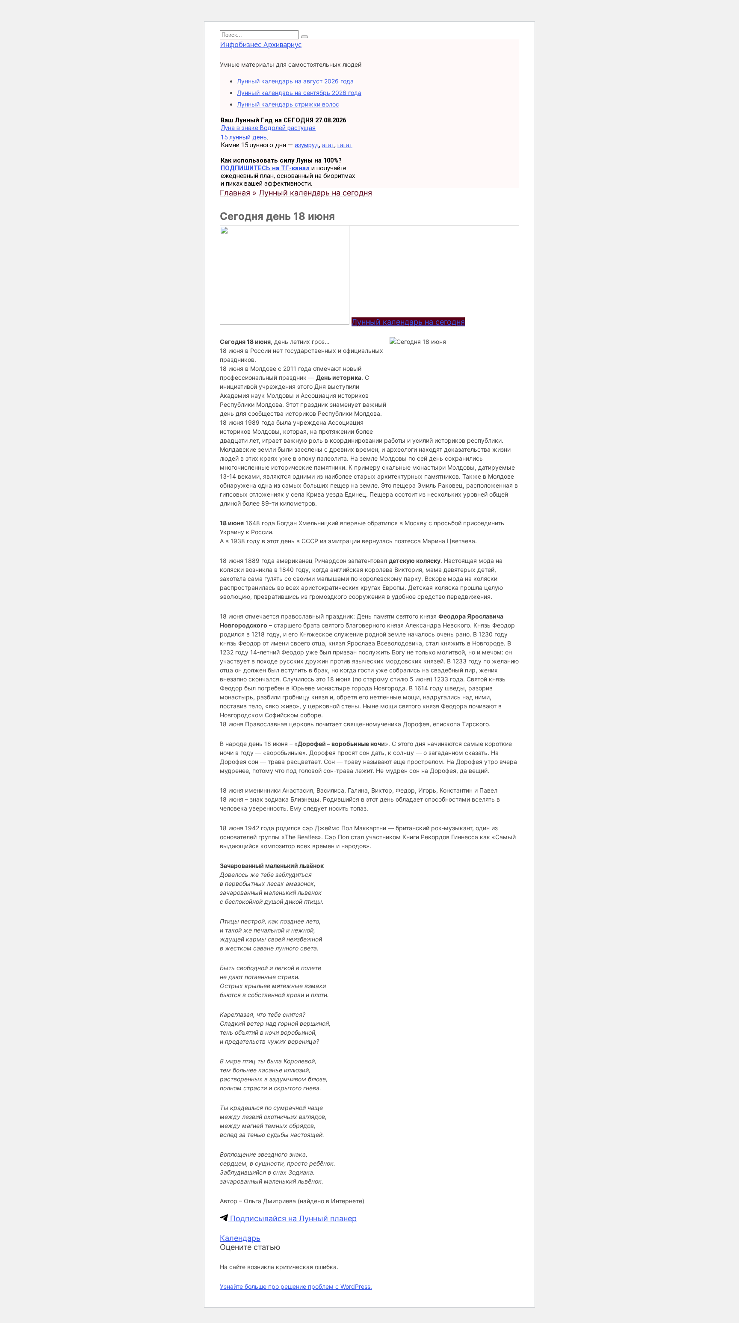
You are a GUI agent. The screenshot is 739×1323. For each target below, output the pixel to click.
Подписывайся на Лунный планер (292, 1218)
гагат (344, 145)
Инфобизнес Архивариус (261, 44)
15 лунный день (244, 137)
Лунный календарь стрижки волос (288, 104)
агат (328, 145)
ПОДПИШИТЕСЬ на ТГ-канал (265, 168)
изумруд (307, 145)
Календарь (240, 1238)
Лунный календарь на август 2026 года (295, 81)
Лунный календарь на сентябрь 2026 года (299, 92)
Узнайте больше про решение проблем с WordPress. (296, 1286)
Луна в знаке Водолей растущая (268, 128)
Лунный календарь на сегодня (408, 321)
